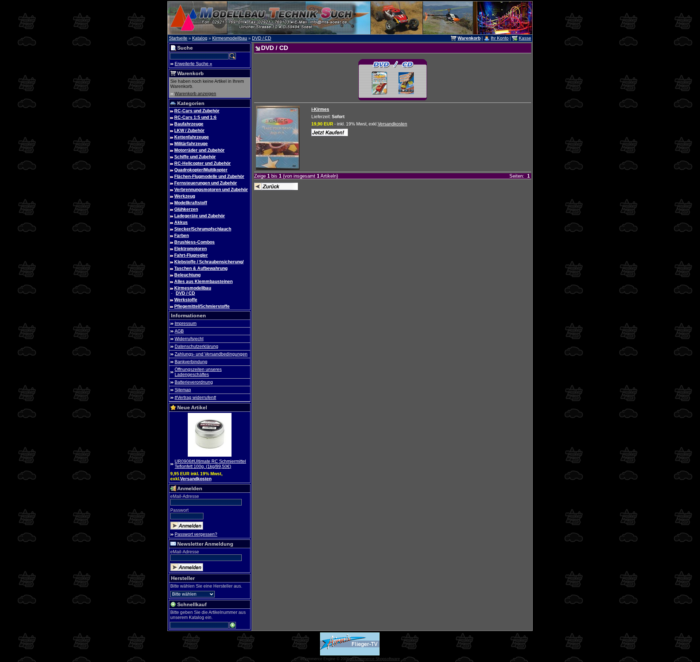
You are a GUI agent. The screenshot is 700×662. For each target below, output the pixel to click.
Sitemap (183, 389)
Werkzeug (184, 196)
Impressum (186, 323)
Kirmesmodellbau (229, 38)
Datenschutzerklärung (196, 346)
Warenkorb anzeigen (195, 93)
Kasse (525, 38)
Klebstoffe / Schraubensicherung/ (209, 261)
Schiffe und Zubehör (195, 156)
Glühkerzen (186, 209)
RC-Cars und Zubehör (196, 110)
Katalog (199, 38)
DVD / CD (261, 38)
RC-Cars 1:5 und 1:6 (195, 117)
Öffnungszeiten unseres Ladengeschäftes (198, 372)
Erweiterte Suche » (193, 63)
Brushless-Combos (194, 242)
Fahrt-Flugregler (191, 255)
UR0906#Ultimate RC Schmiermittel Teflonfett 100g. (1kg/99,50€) (210, 464)
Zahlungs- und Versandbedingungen (211, 354)
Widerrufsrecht (189, 338)
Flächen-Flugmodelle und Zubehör (209, 176)
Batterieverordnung (194, 382)
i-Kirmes (320, 109)
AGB (179, 331)
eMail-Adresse (184, 496)
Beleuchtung (187, 275)
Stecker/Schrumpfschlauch (202, 229)
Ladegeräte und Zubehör (199, 215)
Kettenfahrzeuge (191, 137)
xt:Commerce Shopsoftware (375, 659)
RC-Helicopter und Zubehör (202, 163)
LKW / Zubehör (189, 130)
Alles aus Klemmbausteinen (203, 281)
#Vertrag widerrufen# (195, 397)
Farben (181, 235)
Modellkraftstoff (190, 202)
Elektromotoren (190, 248)
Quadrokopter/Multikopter (201, 170)
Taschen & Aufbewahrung (201, 268)
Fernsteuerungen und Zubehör (205, 183)
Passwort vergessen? (196, 534)
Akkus (181, 222)
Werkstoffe (185, 299)
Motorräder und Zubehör (199, 150)
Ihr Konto (500, 38)
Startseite (178, 38)
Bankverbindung (191, 361)
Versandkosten (195, 478)
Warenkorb (190, 73)
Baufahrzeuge (188, 124)
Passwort (179, 510)
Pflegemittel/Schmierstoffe (202, 306)
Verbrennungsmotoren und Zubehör (211, 189)
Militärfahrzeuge (191, 143)
